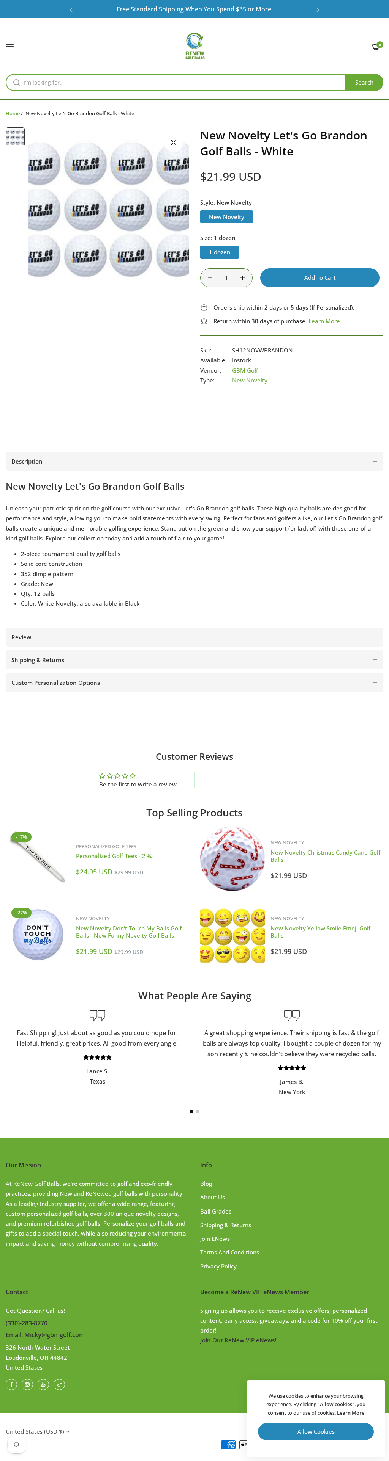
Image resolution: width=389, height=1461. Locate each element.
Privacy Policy (218, 1266)
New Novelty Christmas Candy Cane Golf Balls (325, 856)
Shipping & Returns (225, 1225)
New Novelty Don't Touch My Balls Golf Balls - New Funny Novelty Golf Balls (129, 932)
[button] (71, 9)
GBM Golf (245, 370)
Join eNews (215, 1238)
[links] (12, 1384)
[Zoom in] (173, 142)
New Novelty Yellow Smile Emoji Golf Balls (320, 932)
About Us (212, 1197)
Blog (206, 1183)
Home (13, 113)
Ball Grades (215, 1211)
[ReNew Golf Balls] (194, 46)
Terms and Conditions (229, 1252)
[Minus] (210, 278)
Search (364, 82)
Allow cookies (316, 1431)
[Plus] (242, 278)
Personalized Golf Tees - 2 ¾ (114, 856)
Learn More (324, 321)
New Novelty (249, 380)
